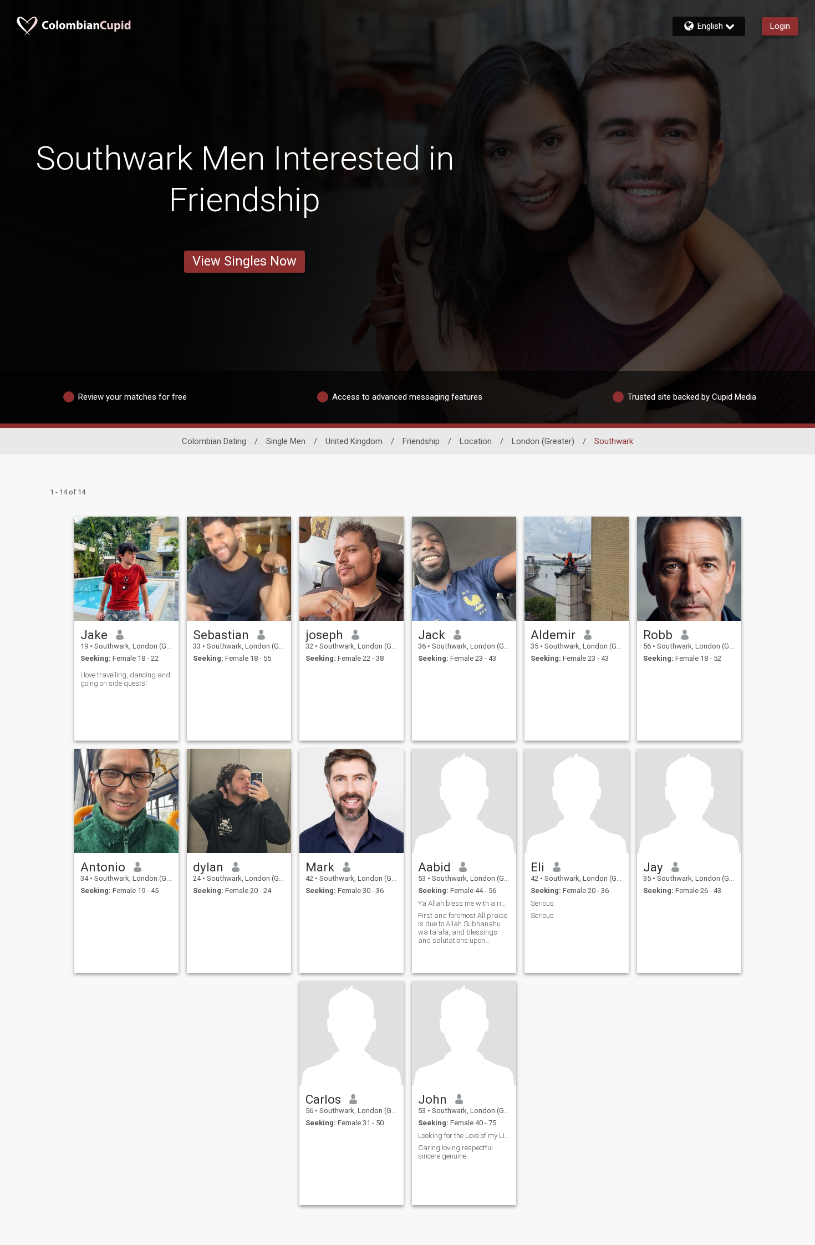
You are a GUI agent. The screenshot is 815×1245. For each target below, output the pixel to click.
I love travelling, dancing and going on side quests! (125, 679)
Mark (319, 867)
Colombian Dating (214, 441)
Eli (537, 867)
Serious (542, 903)
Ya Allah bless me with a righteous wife (464, 903)
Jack (431, 634)
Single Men (285, 441)
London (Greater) (543, 441)
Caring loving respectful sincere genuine (455, 1152)
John (432, 1099)
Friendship (421, 441)
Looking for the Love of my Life (464, 1135)
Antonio (102, 867)
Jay (653, 867)
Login (780, 26)
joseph (324, 634)
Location (476, 441)
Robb (658, 634)
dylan (208, 867)
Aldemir (553, 634)
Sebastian (221, 634)
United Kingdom (354, 441)
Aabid (434, 867)
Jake (94, 634)
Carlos (323, 1099)
